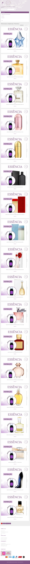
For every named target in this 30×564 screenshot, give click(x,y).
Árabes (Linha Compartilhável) (6, 14)
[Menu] (3, 2)
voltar (2, 20)
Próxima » (7, 523)
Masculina (3, 17)
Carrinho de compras (4, 537)
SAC (1, 534)
